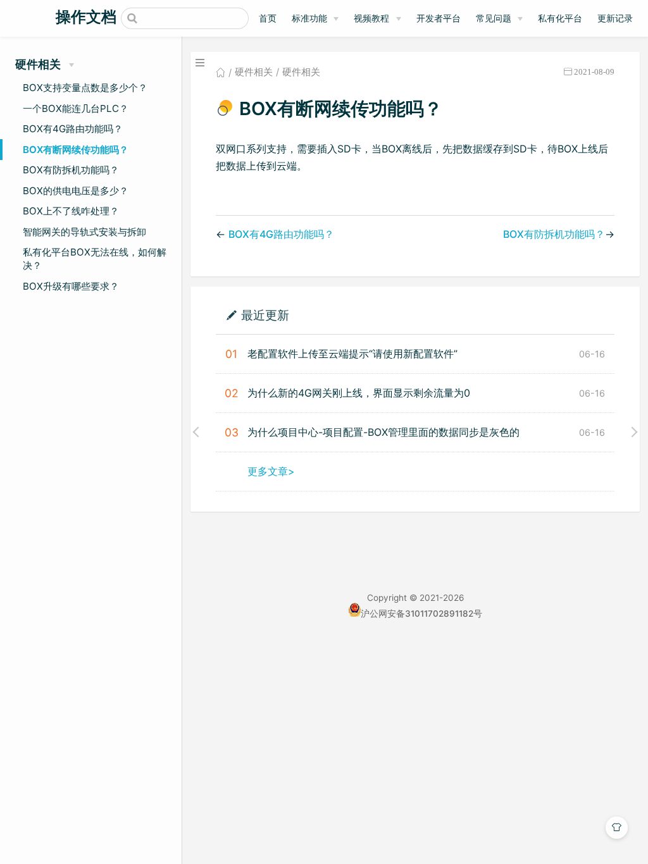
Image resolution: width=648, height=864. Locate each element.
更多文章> (271, 471)
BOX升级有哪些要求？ (71, 286)
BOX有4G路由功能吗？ (73, 129)
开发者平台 (438, 18)
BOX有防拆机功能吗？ (71, 170)
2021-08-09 (594, 72)
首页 (268, 18)
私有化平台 (560, 18)
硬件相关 (254, 72)
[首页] (220, 72)
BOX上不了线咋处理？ (71, 211)
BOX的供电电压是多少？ (75, 191)
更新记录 (615, 18)
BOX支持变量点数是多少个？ (85, 88)
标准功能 (309, 18)
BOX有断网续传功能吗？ (75, 150)
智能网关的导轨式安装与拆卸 (84, 232)
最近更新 (265, 315)
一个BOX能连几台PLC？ (75, 108)
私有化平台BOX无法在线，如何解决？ (94, 258)
